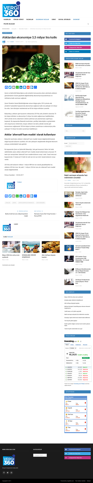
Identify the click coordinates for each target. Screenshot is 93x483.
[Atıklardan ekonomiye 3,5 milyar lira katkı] (31, 64)
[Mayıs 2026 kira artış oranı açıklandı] (11, 247)
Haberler (7, 19)
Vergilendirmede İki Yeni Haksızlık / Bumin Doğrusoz (82, 74)
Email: (66, 143)
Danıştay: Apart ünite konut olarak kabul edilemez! (81, 193)
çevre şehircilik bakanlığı (26, 202)
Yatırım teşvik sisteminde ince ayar (82, 203)
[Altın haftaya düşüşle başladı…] (51, 247)
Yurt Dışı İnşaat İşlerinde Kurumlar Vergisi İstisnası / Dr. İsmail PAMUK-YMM (82, 114)
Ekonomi (76, 19)
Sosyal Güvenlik (64, 19)
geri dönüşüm (41, 202)
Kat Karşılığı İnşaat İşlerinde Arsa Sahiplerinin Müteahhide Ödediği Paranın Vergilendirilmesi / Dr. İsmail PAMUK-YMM (82, 100)
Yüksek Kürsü (18, 19)
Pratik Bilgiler (9, 24)
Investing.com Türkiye (79, 383)
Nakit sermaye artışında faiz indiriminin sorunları (82, 64)
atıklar (8, 202)
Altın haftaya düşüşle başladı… (72, 303)
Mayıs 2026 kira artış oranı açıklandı (73, 297)
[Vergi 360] (12, 8)
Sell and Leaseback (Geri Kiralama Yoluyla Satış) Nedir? (82, 247)
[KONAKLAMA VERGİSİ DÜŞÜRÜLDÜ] (31, 247)
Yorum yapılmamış (32, 41)
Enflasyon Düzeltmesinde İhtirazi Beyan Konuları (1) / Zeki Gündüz (83, 270)
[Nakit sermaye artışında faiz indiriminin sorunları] (77, 165)
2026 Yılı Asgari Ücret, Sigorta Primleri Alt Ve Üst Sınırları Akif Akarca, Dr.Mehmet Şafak (82, 86)
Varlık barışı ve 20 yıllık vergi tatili (72, 311)
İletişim (89, 481)
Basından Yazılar (42, 19)
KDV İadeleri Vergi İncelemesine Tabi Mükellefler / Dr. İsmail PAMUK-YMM (82, 259)
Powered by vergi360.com (67, 481)
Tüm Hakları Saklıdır (80, 481)
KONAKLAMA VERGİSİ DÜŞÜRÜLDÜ (73, 300)
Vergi (54, 19)
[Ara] (88, 24)
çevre (14, 202)
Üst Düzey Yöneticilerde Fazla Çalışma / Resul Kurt (82, 281)
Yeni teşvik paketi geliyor (70, 320)
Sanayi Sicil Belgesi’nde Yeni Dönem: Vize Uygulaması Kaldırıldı (82, 213)
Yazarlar (29, 19)
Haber (12, 41)
